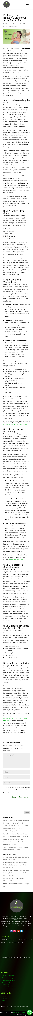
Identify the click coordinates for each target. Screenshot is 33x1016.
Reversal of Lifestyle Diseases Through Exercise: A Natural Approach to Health (13, 842)
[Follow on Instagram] (14, 931)
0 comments (13, 26)
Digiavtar (12, 1015)
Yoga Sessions (6, 982)
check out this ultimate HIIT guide (15, 424)
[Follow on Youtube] (18, 931)
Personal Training (7, 978)
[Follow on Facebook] (11, 931)
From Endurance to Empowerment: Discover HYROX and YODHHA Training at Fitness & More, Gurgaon (16, 823)
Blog (3, 1000)
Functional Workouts (8, 980)
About (4, 996)
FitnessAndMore (19, 1012)
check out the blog (16, 560)
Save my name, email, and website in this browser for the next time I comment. (16, 790)
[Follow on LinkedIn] (21, 931)
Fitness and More (10, 24)
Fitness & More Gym (8, 975)
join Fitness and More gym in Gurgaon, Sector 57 (15, 718)
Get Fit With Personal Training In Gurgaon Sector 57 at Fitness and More (15, 865)
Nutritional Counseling (9, 987)
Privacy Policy (21, 1015)
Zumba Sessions (7, 985)
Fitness (5, 26)
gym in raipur (8, 857)
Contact (4, 998)
